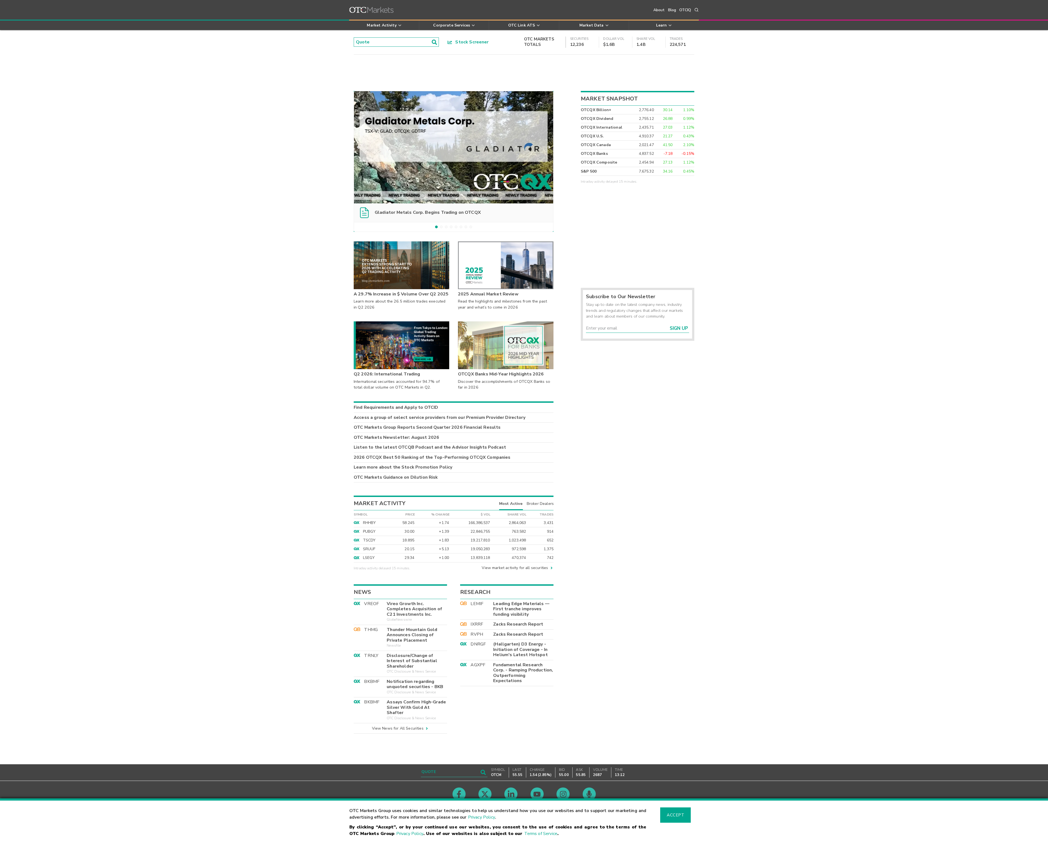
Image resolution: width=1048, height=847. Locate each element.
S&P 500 (589, 171)
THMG (371, 630)
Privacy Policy (481, 817)
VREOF (371, 604)
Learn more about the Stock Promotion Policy (403, 467)
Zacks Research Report (518, 624)
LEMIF (477, 604)
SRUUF (369, 549)
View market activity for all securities (515, 567)
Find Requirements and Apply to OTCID (396, 407)
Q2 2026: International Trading (387, 374)
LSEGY (369, 557)
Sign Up (679, 328)
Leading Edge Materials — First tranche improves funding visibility (521, 609)
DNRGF (478, 644)
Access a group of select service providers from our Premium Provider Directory (439, 417)
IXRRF (477, 624)
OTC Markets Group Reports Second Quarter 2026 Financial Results (427, 427)
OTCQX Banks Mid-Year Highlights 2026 (501, 374)
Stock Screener (470, 42)
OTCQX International (601, 127)
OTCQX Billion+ (596, 109)
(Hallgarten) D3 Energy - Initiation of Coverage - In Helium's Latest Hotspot (520, 649)
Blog (672, 10)
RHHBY (369, 522)
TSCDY (369, 540)
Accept (675, 815)
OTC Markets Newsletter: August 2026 (396, 437)
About (659, 10)
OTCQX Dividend (597, 118)
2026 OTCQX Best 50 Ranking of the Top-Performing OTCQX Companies (432, 457)
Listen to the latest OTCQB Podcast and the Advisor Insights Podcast (430, 447)
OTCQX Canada (596, 144)
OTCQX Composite (599, 162)
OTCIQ (685, 10)
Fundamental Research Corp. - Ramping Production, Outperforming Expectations (523, 673)
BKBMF (371, 682)
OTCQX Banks (594, 153)
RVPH (477, 634)
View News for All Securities (398, 728)
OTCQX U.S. (592, 136)
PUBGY (369, 531)
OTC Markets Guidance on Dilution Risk (396, 477)
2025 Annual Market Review (488, 294)
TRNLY (371, 656)
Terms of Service (540, 834)
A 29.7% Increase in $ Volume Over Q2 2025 (401, 294)
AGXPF (478, 665)
